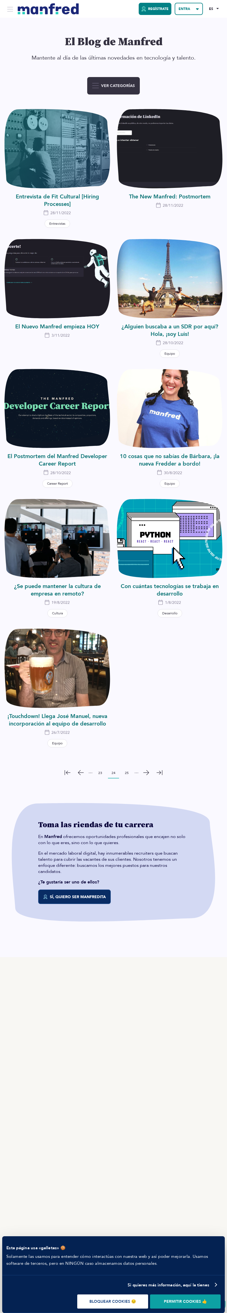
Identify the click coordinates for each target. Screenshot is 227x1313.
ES (211, 9)
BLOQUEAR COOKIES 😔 (112, 1301)
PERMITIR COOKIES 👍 (185, 1301)
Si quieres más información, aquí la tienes (168, 1285)
